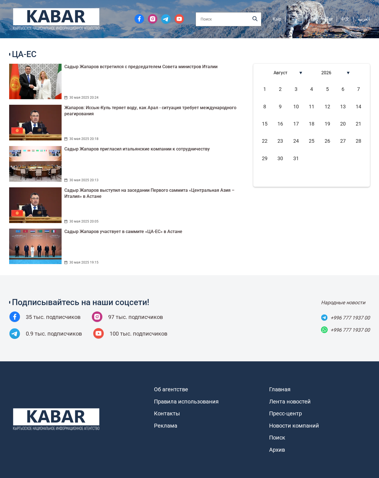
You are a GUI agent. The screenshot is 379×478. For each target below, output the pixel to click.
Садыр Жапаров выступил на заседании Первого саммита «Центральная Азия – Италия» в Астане (149, 193)
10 (296, 106)
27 (343, 141)
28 (358, 141)
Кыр (277, 19)
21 (358, 124)
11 (311, 106)
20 (343, 124)
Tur (329, 19)
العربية (364, 19)
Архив (277, 449)
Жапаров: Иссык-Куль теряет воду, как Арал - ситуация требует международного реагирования (150, 110)
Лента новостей (290, 401)
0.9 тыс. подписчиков (54, 333)
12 (327, 106)
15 (264, 124)
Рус (296, 19)
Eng (314, 19)
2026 (326, 72)
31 (296, 158)
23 (280, 141)
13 (343, 106)
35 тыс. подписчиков (53, 317)
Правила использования (186, 401)
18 (311, 124)
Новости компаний (294, 425)
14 (358, 106)
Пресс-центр (285, 413)
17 (296, 124)
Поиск (277, 437)
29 (264, 158)
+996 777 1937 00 (350, 318)
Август (280, 72)
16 (280, 124)
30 (280, 158)
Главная (279, 389)
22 (264, 141)
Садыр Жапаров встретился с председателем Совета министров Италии (141, 66)
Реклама (165, 425)
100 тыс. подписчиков (138, 333)
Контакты (167, 413)
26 (327, 141)
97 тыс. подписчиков (135, 317)
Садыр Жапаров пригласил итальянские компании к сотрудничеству (137, 149)
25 (311, 141)
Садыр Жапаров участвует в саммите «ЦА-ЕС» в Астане (123, 231)
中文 (345, 19)
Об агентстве (171, 389)
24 (296, 141)
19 (327, 124)
